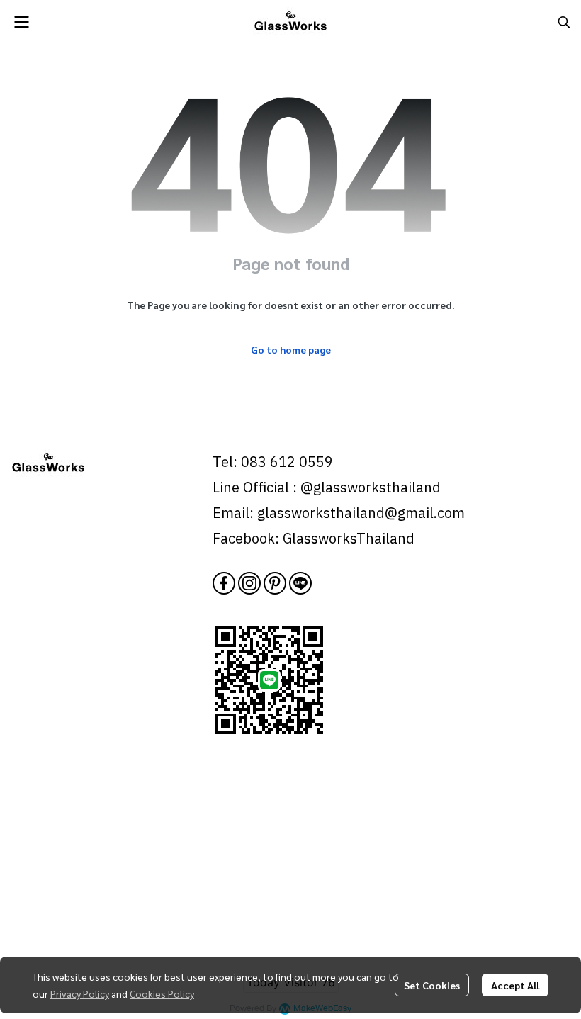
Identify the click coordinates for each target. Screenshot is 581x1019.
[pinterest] (275, 583)
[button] (564, 22)
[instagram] (249, 583)
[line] (300, 583)
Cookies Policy (162, 993)
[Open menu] (21, 22)
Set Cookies (432, 985)
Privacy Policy (79, 993)
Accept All (515, 985)
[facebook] (224, 583)
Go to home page (291, 349)
